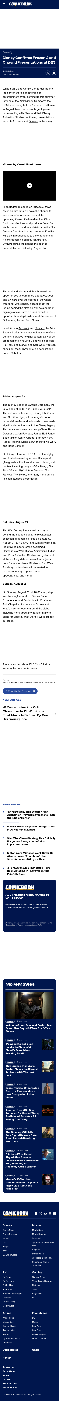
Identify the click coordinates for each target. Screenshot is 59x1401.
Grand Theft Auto (40, 1338)
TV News (7, 1277)
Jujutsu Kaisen (9, 1330)
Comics (7, 1225)
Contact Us (8, 1367)
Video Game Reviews (42, 1281)
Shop (35, 1349)
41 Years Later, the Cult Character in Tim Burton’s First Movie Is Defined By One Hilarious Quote (25, 713)
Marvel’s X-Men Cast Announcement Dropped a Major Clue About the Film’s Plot (22, 1184)
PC (33, 1297)
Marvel (6, 1238)
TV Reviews (8, 1281)
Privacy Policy (37, 925)
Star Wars (36, 1326)
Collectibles (10, 1349)
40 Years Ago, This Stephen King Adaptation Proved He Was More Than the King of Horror (31, 815)
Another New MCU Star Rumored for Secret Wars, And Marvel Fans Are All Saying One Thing (22, 1115)
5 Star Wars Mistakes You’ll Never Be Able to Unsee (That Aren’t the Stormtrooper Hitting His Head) (30, 856)
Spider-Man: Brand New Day (43, 1244)
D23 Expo (9, 105)
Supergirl (36, 1238)
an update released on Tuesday (24, 206)
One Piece (7, 1342)
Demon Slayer (9, 1326)
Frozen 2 (20, 219)
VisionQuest (8, 1305)
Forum (7, 1357)
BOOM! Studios (10, 1254)
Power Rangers (39, 1334)
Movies (7, 53)
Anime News (8, 1317)
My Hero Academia (11, 1338)
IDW (5, 1250)
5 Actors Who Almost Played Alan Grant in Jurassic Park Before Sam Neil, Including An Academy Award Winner (22, 1160)
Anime (7, 1313)
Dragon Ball (8, 1321)
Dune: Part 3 (38, 1253)
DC (4, 1242)
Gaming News (38, 1277)
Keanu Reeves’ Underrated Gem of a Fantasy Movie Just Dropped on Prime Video (22, 1093)
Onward (33, 121)
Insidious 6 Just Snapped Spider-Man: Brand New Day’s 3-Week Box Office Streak (29, 1028)
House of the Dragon (12, 1293)
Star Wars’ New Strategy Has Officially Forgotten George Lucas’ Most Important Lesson (31, 841)
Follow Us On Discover (19, 691)
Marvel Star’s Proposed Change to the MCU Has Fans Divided (31, 828)
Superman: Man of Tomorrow (40, 1263)
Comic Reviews (10, 1234)
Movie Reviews (39, 1234)
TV (4, 1272)
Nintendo (36, 1285)
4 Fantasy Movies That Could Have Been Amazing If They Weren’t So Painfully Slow (28, 871)
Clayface (36, 1249)
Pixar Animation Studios (22, 555)
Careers (7, 1379)
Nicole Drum (9, 71)
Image (6, 1246)
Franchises (39, 1313)
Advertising (9, 1371)
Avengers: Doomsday (42, 1257)
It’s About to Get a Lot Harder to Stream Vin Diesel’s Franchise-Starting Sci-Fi (19, 1049)
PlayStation (37, 1293)
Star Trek (36, 1330)
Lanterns (7, 1297)
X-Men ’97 (7, 1289)
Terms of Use (10, 925)
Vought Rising (9, 1301)
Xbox (34, 1289)
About (6, 1375)
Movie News (37, 1230)
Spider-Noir (8, 1285)
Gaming (37, 1272)
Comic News (8, 1230)
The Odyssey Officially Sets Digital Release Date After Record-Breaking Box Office (20, 1137)
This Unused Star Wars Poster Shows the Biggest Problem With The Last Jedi (21, 1071)
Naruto (6, 1334)
